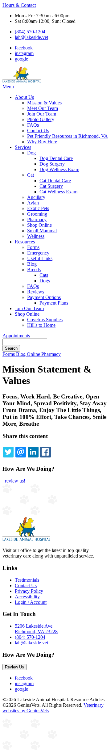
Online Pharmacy (44, 354)
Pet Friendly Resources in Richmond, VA (67, 136)
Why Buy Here (42, 141)
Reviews (35, 291)
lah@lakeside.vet (31, 37)
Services (23, 147)
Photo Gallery (40, 119)
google (21, 58)
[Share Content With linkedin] (33, 452)
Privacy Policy (29, 591)
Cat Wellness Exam (58, 191)
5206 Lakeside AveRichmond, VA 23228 (36, 628)
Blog (32, 264)
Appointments (16, 335)
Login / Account (31, 602)
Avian (33, 202)
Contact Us (38, 130)
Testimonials (27, 580)
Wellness (35, 236)
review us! (14, 480)
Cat (30, 175)
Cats (43, 275)
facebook (24, 47)
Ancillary (36, 197)
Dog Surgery (52, 163)
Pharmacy (37, 219)
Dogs (44, 280)
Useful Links (39, 258)
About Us (24, 97)
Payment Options (44, 297)
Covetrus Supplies (45, 319)
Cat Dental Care (55, 180)
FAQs (33, 125)
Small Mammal (42, 230)
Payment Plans (53, 302)
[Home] (21, 81)
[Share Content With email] (20, 452)
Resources (25, 241)
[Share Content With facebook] (45, 452)
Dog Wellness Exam (59, 169)
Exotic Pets (38, 208)
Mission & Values (44, 102)
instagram (24, 53)
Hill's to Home (41, 325)
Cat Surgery (51, 186)
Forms (33, 247)
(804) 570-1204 (30, 31)
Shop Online (39, 225)
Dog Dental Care (56, 158)
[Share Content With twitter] (8, 452)
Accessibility (27, 596)
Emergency (38, 252)
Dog (31, 152)
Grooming (37, 214)
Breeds (34, 269)
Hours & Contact (19, 5)
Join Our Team (41, 113)
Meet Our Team (42, 108)
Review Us (14, 667)
